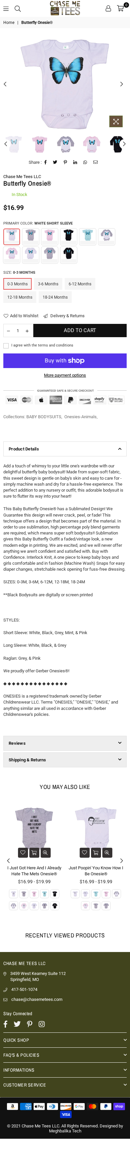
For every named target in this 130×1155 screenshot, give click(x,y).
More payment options (65, 375)
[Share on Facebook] (46, 162)
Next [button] (122, 84)
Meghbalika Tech (65, 1130)
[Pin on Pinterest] (65, 162)
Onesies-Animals (80, 416)
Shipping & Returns (27, 759)
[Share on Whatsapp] (85, 162)
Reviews (17, 743)
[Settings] (108, 8)
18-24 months (55, 297)
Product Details (24, 448)
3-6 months (48, 284)
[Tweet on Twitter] (55, 162)
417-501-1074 (24, 989)
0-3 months (17, 284)
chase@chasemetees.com (36, 999)
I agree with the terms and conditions (41, 345)
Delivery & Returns (67, 315)
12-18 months (19, 297)
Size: (19, 272)
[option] (65, 84)
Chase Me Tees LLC (22, 176)
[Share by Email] (96, 162)
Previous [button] (5, 84)
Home (8, 22)
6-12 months (80, 284)
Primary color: (38, 223)
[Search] (18, 8)
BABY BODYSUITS (43, 416)
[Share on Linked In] (75, 162)
